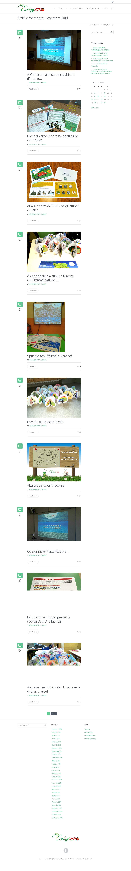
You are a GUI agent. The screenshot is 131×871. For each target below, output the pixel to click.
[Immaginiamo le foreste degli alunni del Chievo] (54, 116)
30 (105, 102)
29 (102, 102)
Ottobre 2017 (56, 786)
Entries (89, 732)
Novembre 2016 (57, 811)
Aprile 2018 (55, 767)
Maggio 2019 (56, 732)
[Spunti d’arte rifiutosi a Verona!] (46, 326)
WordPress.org (90, 739)
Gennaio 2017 (56, 805)
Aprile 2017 (55, 796)
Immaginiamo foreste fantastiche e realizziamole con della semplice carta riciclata (101, 71)
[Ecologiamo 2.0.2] (65, 837)
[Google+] (113, 2)
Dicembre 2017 (57, 780)
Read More (33, 89)
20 (95, 99)
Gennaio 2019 (56, 745)
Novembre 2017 (57, 783)
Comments (90, 735)
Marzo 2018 (56, 770)
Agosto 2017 (56, 789)
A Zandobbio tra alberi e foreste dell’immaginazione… (50, 278)
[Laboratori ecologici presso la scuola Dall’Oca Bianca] (54, 593)
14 (98, 96)
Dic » (97, 108)
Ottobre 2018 (56, 754)
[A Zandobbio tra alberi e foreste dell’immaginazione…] (54, 252)
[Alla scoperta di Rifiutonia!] (54, 462)
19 (91, 99)
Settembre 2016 (57, 818)
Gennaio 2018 (56, 777)
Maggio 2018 (56, 764)
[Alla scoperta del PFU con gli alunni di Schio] (54, 182)
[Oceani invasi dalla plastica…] (54, 527)
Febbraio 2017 (56, 802)
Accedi (87, 729)
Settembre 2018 (57, 758)
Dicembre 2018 (57, 748)
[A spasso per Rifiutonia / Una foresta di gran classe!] (54, 663)
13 (94, 96)
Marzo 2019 (56, 739)
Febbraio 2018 (56, 773)
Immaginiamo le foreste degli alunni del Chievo (53, 138)
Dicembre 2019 (57, 729)
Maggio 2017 (56, 792)
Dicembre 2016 (57, 808)
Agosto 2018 (56, 761)
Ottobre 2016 (56, 814)
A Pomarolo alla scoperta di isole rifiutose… (51, 76)
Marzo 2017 (56, 799)
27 (95, 102)
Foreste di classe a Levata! (46, 422)
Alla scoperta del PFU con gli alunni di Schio (52, 208)
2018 (104, 25)
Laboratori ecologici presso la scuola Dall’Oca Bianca (49, 619)
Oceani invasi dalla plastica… (48, 551)
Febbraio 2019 (56, 742)
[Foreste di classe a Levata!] (54, 397)
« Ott (92, 108)
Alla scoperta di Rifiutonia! (46, 485)
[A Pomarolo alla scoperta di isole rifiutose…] (54, 50)
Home (100, 25)
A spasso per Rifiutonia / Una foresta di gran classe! (53, 689)
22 (101, 99)
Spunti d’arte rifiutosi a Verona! (49, 356)
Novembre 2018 (57, 751)
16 (104, 96)
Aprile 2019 (55, 735)
